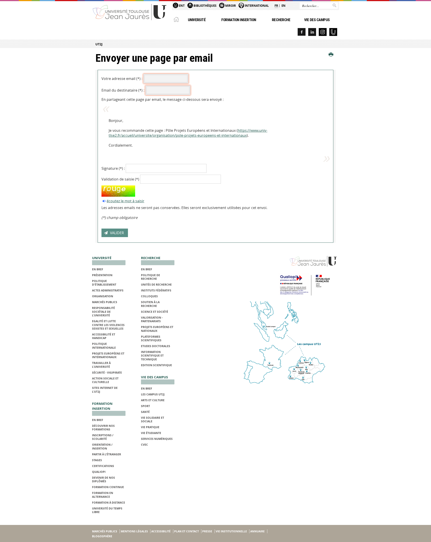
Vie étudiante (151, 433)
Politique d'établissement (104, 282)
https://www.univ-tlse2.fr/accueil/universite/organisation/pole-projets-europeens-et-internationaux (188, 133)
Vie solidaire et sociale (152, 419)
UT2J (99, 44)
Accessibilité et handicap (103, 336)
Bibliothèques (204, 6)
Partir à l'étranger (106, 454)
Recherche (281, 20)
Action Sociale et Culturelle (105, 380)
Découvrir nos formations (103, 427)
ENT (181, 6)
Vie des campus (317, 20)
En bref (97, 269)
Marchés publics (104, 302)
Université (197, 20)
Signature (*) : (113, 168)
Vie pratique (150, 427)
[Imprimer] (331, 55)
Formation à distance (108, 503)
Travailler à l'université (101, 364)
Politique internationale (104, 345)
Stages (97, 460)
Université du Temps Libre (107, 510)
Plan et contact (186, 531)
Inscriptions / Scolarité (102, 437)
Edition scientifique (156, 365)
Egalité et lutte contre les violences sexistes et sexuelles (108, 324)
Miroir (230, 6)
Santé (145, 412)
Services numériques (157, 439)
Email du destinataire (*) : (122, 90)
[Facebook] (302, 32)
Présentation (102, 275)
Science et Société (154, 312)
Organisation (102, 296)
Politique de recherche (150, 277)
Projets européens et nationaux (157, 329)
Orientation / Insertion (102, 446)
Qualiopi (99, 472)
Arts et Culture (153, 400)
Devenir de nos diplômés (103, 479)
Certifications (103, 466)
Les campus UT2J (153, 394)
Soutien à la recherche (150, 304)
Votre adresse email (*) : (121, 78)
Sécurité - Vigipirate (107, 373)
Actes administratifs (107, 290)
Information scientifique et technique (152, 355)
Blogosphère (102, 536)
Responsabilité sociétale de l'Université (103, 311)
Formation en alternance (102, 494)
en (283, 6)
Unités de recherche (156, 284)
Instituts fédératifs (156, 290)
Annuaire (257, 531)
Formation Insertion (238, 20)
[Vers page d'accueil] (129, 12)
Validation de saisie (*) (120, 179)
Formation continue (108, 487)
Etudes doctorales (155, 346)
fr (276, 6)
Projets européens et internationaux (108, 355)
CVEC (144, 445)
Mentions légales (134, 531)
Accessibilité (161, 531)
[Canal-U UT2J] (333, 32)
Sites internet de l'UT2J (105, 389)
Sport (145, 406)
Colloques (149, 296)
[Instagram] (323, 32)
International (256, 6)
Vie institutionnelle (231, 531)
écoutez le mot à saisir (125, 200)
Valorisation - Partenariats (152, 319)
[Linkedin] (312, 32)
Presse (207, 531)
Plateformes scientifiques (151, 338)
